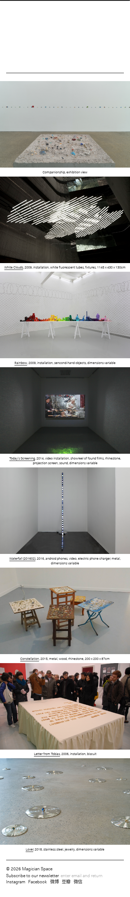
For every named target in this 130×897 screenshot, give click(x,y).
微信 (78, 881)
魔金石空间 (65, 19)
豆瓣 (66, 881)
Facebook (37, 881)
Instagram (15, 881)
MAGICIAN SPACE (65, 11)
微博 (54, 881)
